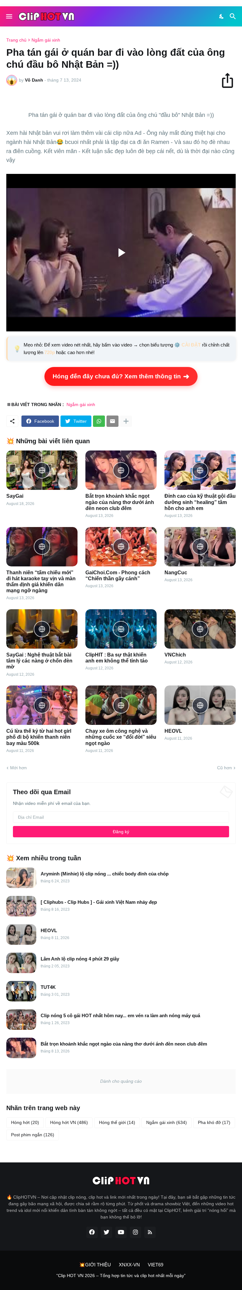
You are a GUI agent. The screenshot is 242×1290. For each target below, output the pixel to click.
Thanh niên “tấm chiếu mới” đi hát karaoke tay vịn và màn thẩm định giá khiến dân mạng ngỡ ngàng (41, 581)
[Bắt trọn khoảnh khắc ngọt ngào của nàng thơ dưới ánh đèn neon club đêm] (121, 470)
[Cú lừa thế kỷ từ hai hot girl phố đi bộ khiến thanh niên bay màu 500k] (42, 705)
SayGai (14, 496)
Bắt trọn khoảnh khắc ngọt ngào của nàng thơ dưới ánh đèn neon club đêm (119, 502)
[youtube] (121, 1232)
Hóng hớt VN (69, 1122)
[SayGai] (42, 470)
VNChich (175, 654)
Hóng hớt (25, 1122)
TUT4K (48, 987)
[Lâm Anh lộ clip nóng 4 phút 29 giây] (21, 963)
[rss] (150, 1232)
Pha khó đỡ (214, 1122)
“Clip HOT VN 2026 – (78, 1275)
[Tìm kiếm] (233, 16)
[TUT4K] (21, 991)
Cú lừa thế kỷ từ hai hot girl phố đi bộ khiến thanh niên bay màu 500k (38, 737)
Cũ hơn (224, 767)
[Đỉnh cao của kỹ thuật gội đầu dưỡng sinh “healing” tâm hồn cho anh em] (200, 470)
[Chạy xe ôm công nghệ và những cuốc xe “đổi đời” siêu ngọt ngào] (121, 705)
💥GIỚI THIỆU (95, 1264)
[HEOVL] (200, 705)
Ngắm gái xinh (46, 40)
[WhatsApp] (99, 421)
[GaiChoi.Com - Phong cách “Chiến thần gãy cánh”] (121, 546)
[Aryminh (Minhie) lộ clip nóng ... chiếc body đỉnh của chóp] (21, 878)
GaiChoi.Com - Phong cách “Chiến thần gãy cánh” (117, 575)
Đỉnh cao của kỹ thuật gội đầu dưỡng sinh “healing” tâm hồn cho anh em (200, 502)
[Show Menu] (8, 16)
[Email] (112, 421)
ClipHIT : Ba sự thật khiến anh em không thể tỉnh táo (116, 657)
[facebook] (92, 1232)
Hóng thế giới (117, 1122)
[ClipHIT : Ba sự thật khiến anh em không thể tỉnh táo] (121, 629)
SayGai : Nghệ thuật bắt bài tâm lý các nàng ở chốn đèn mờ (39, 660)
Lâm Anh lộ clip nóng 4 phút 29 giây (80, 958)
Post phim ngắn (32, 1134)
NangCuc (175, 572)
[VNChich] (200, 629)
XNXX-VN (129, 1264)
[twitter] (106, 1232)
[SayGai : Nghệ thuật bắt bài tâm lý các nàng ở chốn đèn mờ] (42, 629)
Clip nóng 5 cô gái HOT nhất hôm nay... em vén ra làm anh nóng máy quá (120, 1015)
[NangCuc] (200, 546)
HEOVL (173, 731)
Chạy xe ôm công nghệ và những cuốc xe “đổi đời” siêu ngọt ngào (120, 737)
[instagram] (135, 1232)
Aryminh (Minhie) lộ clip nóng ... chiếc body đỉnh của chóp (105, 873)
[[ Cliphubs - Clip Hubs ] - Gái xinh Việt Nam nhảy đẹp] (21, 906)
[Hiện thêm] (126, 421)
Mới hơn (18, 767)
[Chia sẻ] (230, 80)
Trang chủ (16, 40)
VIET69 (155, 1264)
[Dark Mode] (222, 16)
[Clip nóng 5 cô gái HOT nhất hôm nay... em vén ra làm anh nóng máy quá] (21, 1019)
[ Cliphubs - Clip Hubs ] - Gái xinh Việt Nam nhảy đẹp (99, 902)
